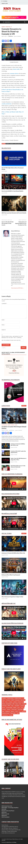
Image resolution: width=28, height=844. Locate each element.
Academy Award (10, 698)
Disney (3, 703)
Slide (16, 424)
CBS (3, 701)
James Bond (17, 705)
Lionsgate (22, 705)
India (12, 705)
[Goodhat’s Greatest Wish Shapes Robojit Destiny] (14, 409)
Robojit (12, 424)
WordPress (9, 842)
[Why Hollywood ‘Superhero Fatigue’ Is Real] (14, 587)
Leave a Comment (17, 36)
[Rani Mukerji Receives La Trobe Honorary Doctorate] (6, 465)
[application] (14, 483)
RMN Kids (4, 809)
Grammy (12, 143)
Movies (9, 424)
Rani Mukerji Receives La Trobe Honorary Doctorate (18, 466)
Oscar (19, 707)
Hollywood (4, 705)
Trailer (16, 711)
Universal (23, 711)
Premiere (4, 709)
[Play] (3, 489)
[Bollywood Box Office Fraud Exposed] (14, 565)
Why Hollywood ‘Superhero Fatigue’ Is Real (12, 596)
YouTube (11, 715)
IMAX (9, 705)
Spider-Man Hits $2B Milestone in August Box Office (18, 459)
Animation (8, 700)
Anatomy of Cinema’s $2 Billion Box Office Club (18, 444)
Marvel (3, 707)
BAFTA (12, 700)
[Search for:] (14, 347)
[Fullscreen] (24, 489)
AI (23, 698)
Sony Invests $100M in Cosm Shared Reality (12, 191)
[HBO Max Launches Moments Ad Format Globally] (14, 203)
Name (3, 319)
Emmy (17, 703)
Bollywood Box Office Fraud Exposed (11, 575)
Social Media (20, 709)
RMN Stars (11, 36)
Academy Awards (18, 698)
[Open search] (25, 22)
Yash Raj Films (5, 715)
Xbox (18, 713)
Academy (4, 698)
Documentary (8, 703)
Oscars (22, 707)
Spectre (12, 711)
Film (20, 703)
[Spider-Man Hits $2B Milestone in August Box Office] (6, 458)
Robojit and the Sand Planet (8, 810)
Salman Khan (14, 709)
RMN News (4, 815)
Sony (3, 711)
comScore (15, 701)
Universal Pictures (5, 713)
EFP (13, 703)
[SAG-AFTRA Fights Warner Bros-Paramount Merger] (14, 158)
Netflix (14, 707)
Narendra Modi (9, 707)
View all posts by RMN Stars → (17, 288)
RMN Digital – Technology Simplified (10, 807)
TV (11, 26)
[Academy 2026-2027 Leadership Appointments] (6, 451)
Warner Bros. (13, 713)
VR (22, 143)
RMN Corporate (5, 813)
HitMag (14, 842)
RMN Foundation (5, 817)
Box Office (23, 700)
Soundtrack (7, 711)
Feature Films (4, 424)
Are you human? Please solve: (9, 340)
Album (3, 700)
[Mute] (22, 489)
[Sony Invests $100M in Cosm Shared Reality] (14, 182)
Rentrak (8, 709)
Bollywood (17, 700)
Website (4, 329)
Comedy (7, 143)
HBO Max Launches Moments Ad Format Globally (14, 213)
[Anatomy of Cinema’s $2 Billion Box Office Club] (6, 444)
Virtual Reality (17, 143)
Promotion (8, 26)
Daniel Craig (20, 701)
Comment (4, 303)
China (6, 701)
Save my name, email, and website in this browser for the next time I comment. (12, 337)
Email (3, 324)
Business (3, 26)
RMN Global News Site (7, 806)
